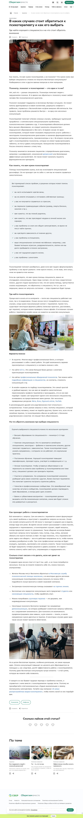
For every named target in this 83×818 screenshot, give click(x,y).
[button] (13, 37)
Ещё (71, 7)
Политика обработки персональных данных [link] (22, 803)
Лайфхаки (26, 702)
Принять (70, 810)
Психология (14, 702)
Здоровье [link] (23, 7)
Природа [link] (30, 7)
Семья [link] (65, 7)
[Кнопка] (53, 2)
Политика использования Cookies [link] (52, 800)
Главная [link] (16, 13)
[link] (18, 2)
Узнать (53, 816)
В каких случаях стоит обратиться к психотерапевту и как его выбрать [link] (50, 13)
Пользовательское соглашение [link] (30, 800)
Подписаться (69, 2)
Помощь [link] (47, 7)
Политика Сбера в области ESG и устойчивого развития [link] (54, 803)
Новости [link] (16, 800)
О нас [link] (10, 800)
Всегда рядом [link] (14, 7)
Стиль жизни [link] (39, 7)
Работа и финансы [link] (57, 7)
